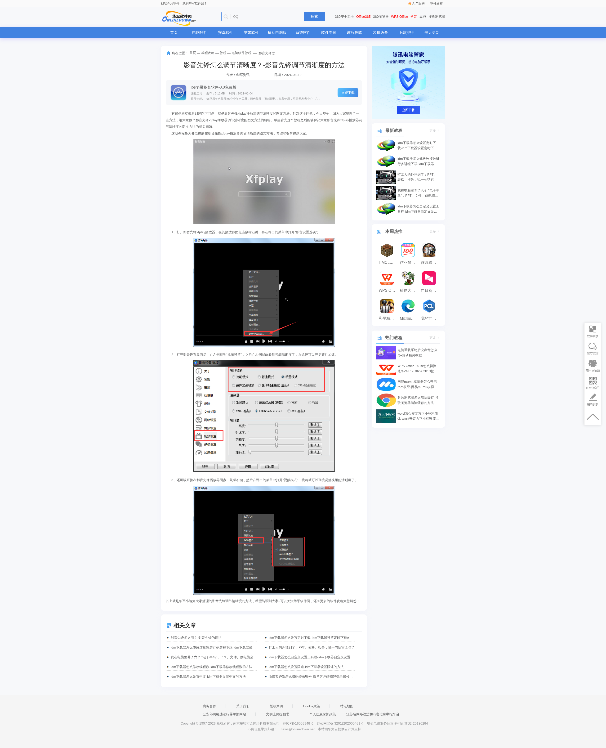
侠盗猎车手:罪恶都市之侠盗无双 (430, 262)
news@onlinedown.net (298, 729)
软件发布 (436, 3)
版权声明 (276, 706)
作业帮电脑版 (409, 262)
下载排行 (406, 33)
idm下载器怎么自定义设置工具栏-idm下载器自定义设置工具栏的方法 (312, 657)
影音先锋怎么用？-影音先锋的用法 (196, 638)
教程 (223, 53)
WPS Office (399, 16)
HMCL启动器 (388, 262)
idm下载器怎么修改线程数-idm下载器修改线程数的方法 (211, 667)
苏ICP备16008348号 (298, 723)
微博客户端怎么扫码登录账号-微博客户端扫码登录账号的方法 (312, 676)
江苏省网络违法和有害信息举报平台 (372, 714)
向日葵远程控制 (430, 290)
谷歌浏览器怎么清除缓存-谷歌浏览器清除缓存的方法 (417, 400)
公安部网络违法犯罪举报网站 (224, 714)
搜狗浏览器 (436, 16)
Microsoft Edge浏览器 (409, 318)
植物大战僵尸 (409, 290)
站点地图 (346, 706)
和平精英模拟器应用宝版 (388, 318)
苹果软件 (251, 33)
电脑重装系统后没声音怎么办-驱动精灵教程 (417, 352)
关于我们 (243, 706)
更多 (432, 130)
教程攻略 (354, 33)
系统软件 (303, 33)
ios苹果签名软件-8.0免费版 (213, 87)
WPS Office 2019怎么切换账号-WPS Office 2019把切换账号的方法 (417, 369)
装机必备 (380, 33)
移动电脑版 (277, 33)
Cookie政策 (311, 706)
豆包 (422, 16)
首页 (174, 33)
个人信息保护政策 (322, 714)
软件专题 (328, 33)
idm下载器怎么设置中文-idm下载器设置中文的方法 (208, 676)
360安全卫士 (344, 16)
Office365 (363, 16)
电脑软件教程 (241, 53)
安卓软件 (225, 33)
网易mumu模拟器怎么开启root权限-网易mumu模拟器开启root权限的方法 (417, 385)
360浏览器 (381, 16)
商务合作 (209, 706)
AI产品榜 (418, 3)
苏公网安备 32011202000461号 (341, 723)
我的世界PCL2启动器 (430, 318)
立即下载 (348, 92)
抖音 (413, 16)
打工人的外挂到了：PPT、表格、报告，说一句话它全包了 (312, 647)
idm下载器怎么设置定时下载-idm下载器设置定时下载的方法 (312, 638)
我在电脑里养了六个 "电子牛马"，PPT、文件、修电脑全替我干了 (214, 657)
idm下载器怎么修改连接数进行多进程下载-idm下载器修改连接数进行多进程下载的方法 (214, 647)
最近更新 (432, 33)
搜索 (314, 16)
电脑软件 (199, 33)
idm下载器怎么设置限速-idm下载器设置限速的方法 (306, 667)
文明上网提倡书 (277, 714)
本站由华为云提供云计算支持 (339, 729)
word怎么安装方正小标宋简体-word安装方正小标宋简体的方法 (418, 416)
